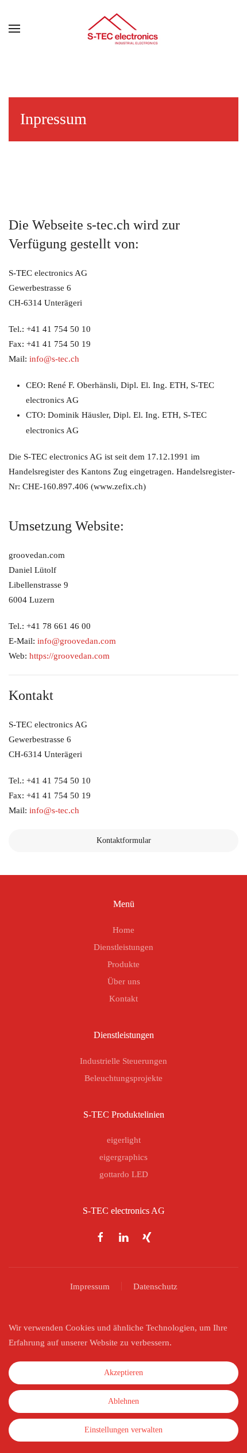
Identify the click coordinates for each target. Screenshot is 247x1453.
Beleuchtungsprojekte (123, 1078)
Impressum (90, 1286)
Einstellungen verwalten (123, 1430)
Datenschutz (155, 1286)
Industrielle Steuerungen (123, 1061)
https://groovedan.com (69, 655)
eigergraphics (123, 1157)
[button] (14, 28)
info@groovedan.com (76, 641)
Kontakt (123, 998)
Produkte (123, 964)
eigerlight (124, 1140)
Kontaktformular (124, 840)
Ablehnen (123, 1401)
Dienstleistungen (123, 947)
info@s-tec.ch (54, 358)
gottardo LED (123, 1174)
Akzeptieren (123, 1372)
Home (123, 930)
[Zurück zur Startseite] (123, 28)
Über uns (123, 981)
